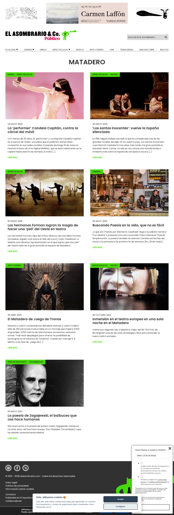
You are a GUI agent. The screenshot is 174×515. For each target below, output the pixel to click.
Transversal (126, 49)
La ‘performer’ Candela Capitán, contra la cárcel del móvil (43, 130)
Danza (11, 74)
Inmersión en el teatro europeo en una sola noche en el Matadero (128, 321)
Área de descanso (17, 362)
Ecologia (10, 49)
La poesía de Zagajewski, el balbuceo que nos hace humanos (42, 417)
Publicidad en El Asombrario (20, 497)
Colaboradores (13, 501)
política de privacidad (158, 482)
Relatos (164, 49)
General (96, 171)
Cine (112, 49)
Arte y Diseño (97, 49)
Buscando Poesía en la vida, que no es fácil (128, 225)
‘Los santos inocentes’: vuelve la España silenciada (125, 130)
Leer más (13, 157)
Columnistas (36, 362)
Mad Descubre (146, 49)
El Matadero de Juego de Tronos (34, 319)
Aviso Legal (11, 482)
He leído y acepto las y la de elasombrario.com (155, 482)
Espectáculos (60, 49)
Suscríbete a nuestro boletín (150, 450)
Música (80, 49)
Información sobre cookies (19, 489)
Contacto (10, 494)
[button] (40, 35)
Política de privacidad (17, 485)
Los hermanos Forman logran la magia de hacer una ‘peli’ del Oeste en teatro (43, 227)
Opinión (28, 49)
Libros (43, 49)
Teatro (114, 74)
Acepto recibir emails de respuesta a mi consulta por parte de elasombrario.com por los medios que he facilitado (155, 469)
